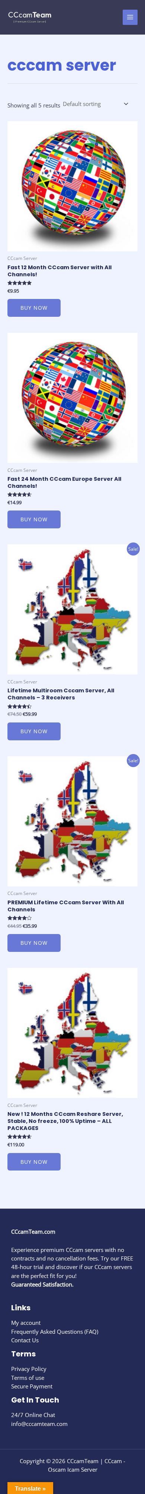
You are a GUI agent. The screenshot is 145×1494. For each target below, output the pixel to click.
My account (26, 1322)
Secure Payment (31, 1386)
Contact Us (25, 1340)
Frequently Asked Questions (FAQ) (54, 1331)
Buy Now (34, 307)
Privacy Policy (28, 1368)
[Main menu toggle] (130, 17)
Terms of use (27, 1377)
